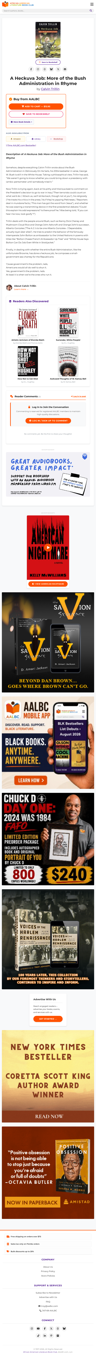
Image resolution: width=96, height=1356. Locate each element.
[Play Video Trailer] (48, 548)
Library (37, 139)
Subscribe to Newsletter (48, 1293)
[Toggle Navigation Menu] (92, 4)
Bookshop (58, 139)
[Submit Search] (90, 10)
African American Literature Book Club (40, 1352)
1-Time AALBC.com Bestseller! (21, 145)
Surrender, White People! (68, 340)
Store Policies (48, 1276)
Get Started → (48, 1019)
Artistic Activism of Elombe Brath (28, 340)
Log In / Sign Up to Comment (50, 421)
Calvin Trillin (50, 89)
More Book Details (22, 122)
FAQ (48, 1302)
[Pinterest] (51, 1335)
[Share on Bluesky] (51, 69)
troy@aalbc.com (49, 1306)
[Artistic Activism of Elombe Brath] (28, 323)
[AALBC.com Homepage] (18, 4)
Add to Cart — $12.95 (37, 106)
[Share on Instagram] (37, 69)
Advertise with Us (48, 1297)
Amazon (17, 139)
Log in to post (79, 396)
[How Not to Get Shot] (28, 362)
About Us (48, 1267)
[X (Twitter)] (51, 1328)
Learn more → (21, 289)
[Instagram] (31, 1328)
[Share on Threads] (44, 69)
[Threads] (57, 1328)
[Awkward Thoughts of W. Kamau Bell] (68, 362)
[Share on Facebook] (31, 69)
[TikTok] (38, 1335)
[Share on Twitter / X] (58, 69)
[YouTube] (38, 1328)
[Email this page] (65, 69)
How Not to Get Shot (28, 379)
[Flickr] (57, 1335)
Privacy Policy (48, 1271)
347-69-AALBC (49, 1310)
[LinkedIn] (44, 1335)
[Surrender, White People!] (68, 323)
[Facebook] (44, 1328)
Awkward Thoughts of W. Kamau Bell (68, 379)
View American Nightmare (49, 584)
